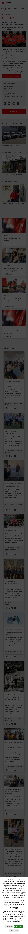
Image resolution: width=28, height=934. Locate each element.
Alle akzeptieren (18, 926)
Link (16, 907)
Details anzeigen (14, 930)
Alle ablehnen (9, 926)
